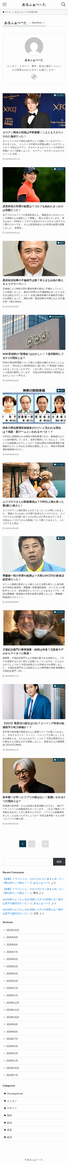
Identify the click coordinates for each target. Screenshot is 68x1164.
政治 (9, 1122)
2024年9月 (12, 1024)
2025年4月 (12, 973)
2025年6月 (12, 959)
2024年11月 (12, 1009)
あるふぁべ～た (34, 4)
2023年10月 (12, 1068)
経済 (9, 1137)
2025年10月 (12, 930)
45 (45, 843)
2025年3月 (12, 981)
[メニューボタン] (4, 4)
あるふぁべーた (41, 882)
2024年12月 (12, 1002)
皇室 (9, 1129)
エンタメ (12, 1101)
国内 (9, 1115)
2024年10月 (12, 1017)
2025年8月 (12, 944)
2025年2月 (12, 988)
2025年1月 (12, 995)
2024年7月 (12, 1038)
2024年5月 (12, 1053)
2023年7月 (12, 1075)
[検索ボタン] (63, 4)
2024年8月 (12, 1031)
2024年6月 (12, 1046)
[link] (34, 76)
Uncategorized (15, 1093)
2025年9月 (12, 937)
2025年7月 (12, 952)
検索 (59, 861)
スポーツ (12, 1108)
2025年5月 (12, 966)
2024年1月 (12, 1060)
